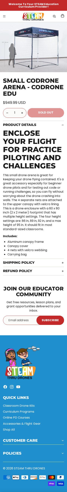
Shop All (9, 429)
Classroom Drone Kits (19, 406)
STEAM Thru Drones (29, 468)
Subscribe (50, 320)
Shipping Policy (18, 263)
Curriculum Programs (18, 411)
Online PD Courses (16, 417)
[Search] (54, 16)
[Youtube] (18, 387)
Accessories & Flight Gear (22, 424)
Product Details (19, 125)
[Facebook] (5, 387)
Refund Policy (17, 271)
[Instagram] (11, 387)
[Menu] (4, 16)
